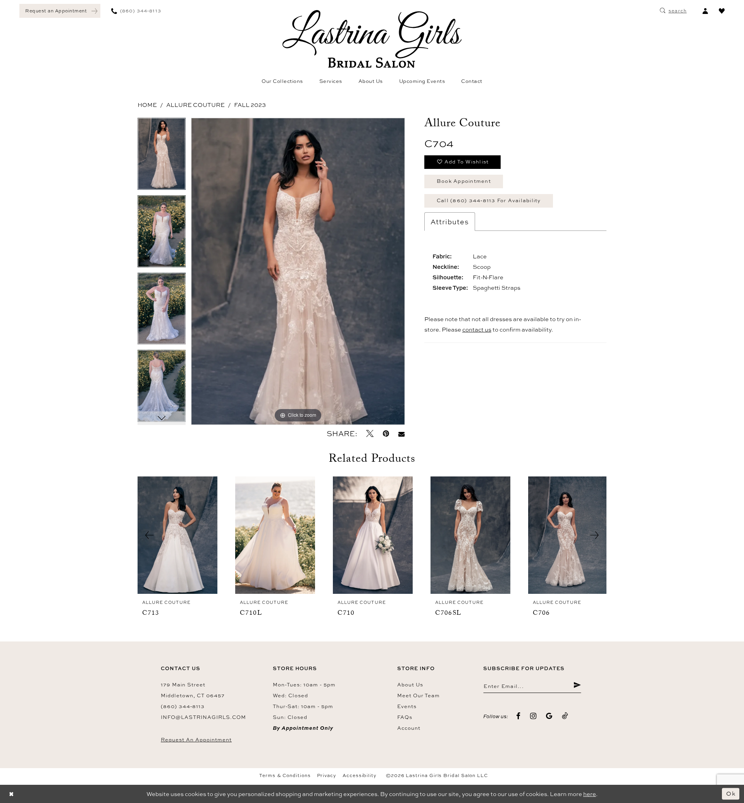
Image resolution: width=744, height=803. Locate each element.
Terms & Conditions (285, 775)
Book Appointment (464, 180)
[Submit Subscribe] (577, 686)
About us (410, 684)
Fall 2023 (250, 105)
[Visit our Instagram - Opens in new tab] (533, 716)
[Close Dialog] (12, 794)
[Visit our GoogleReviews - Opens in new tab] (549, 716)
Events (407, 706)
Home (147, 105)
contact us (476, 329)
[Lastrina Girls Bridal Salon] (372, 39)
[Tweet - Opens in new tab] (370, 434)
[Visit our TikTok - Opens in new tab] (565, 716)
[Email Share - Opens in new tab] (401, 433)
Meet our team (418, 695)
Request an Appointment (196, 739)
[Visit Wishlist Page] (721, 11)
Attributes (450, 221)
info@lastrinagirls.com (203, 717)
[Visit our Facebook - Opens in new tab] (518, 716)
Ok (730, 793)
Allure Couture (195, 105)
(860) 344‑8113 (183, 706)
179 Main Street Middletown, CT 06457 (193, 690)
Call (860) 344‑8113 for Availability (489, 200)
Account (408, 727)
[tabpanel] (162, 156)
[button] (705, 11)
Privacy (326, 775)
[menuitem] (60, 11)
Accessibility (360, 775)
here (589, 794)
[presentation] (177, 535)
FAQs (404, 717)
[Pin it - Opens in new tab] (385, 434)
